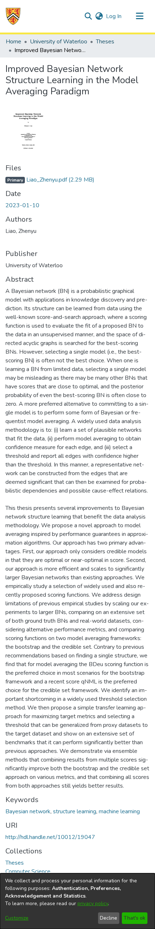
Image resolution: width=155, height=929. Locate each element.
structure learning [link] (74, 811)
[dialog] (77, 901)
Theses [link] (105, 42)
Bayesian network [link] (27, 811)
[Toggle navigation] (139, 16)
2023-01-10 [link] (22, 205)
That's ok (134, 918)
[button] (13, 16)
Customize (16, 918)
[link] (49, 180)
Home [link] (13, 42)
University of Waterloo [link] (58, 42)
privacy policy (93, 903)
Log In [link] (114, 16)
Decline (108, 918)
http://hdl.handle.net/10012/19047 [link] (50, 837)
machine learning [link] (119, 811)
